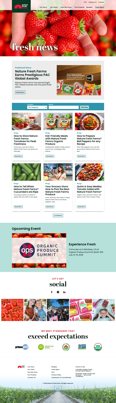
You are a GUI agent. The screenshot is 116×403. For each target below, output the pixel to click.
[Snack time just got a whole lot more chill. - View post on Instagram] (35, 310)
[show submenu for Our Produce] (85, 7)
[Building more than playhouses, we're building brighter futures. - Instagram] (58, 310)
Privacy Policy (56, 375)
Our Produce (79, 7)
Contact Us (92, 2)
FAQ (85, 2)
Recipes (89, 7)
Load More (58, 215)
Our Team (54, 7)
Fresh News (99, 7)
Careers (101, 2)
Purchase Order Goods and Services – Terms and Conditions (85, 375)
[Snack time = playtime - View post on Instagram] (104, 310)
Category (30, 104)
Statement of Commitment (61, 377)
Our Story (43, 7)
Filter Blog (84, 107)
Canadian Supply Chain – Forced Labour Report (85, 370)
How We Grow (66, 7)
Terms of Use (80, 367)
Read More (20, 92)
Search (51, 104)
